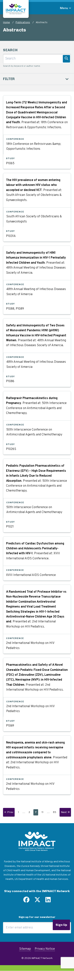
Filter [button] (9, 79)
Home (6, 22)
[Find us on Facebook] (26, 901)
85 (55, 812)
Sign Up (61, 925)
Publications (23, 22)
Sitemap (25, 949)
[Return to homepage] (16, 9)
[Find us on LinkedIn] (48, 901)
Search (10, 50)
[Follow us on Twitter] (37, 901)
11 (43, 812)
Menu (64, 8)
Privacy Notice (45, 949)
